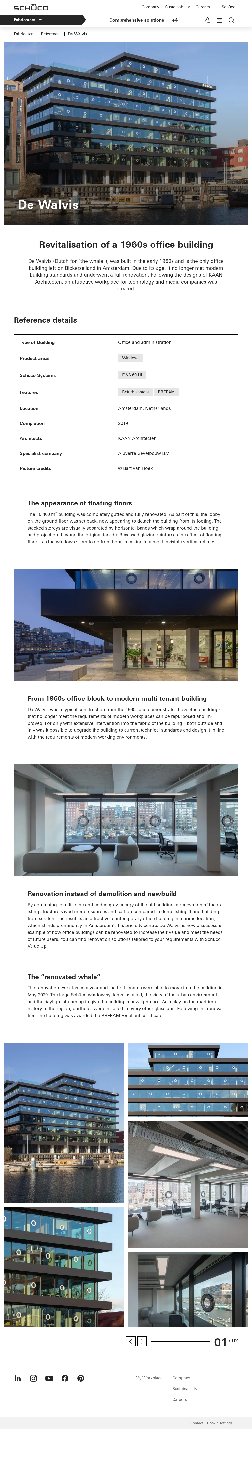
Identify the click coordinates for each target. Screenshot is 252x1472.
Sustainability (177, 6)
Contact (196, 1423)
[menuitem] (18, 1378)
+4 (175, 20)
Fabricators (24, 19)
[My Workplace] (208, 21)
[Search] (231, 21)
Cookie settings (219, 1423)
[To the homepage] (31, 7)
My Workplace (149, 1377)
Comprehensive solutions (136, 20)
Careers (203, 6)
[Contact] (219, 21)
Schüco (228, 6)
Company (150, 6)
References (51, 33)
